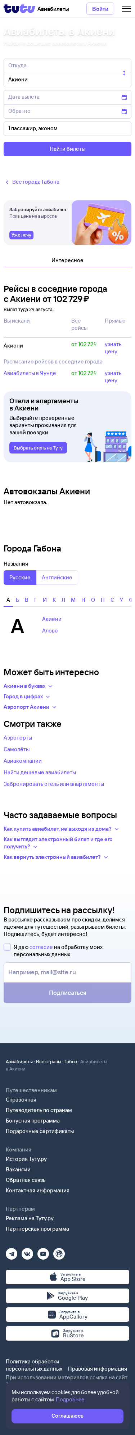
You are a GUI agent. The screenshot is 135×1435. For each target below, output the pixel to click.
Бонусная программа (33, 1120)
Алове (50, 630)
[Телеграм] (11, 1251)
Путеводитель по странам (39, 1110)
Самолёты (17, 749)
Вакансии (18, 1169)
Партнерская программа (37, 1228)
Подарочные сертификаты (40, 1131)
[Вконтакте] (27, 1251)
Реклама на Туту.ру (30, 1218)
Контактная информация (37, 1190)
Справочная (21, 1099)
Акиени (52, 619)
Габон (70, 1061)
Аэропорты (18, 737)
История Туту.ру (26, 1158)
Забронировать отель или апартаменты (54, 783)
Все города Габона (35, 181)
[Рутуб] (59, 1251)
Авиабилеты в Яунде (30, 373)
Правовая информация (97, 1368)
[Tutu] (19, 8)
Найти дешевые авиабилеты (40, 772)
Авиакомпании (23, 760)
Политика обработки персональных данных (34, 1365)
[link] (21, 235)
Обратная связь (26, 1179)
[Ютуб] (43, 1251)
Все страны (48, 1061)
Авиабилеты (19, 1061)
